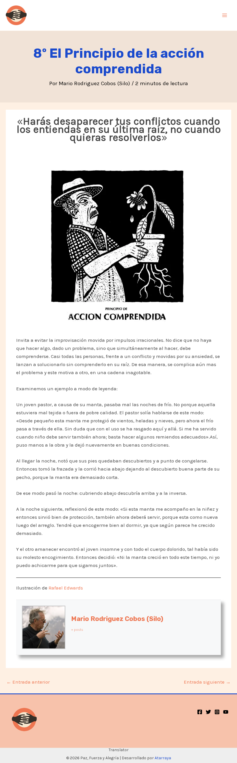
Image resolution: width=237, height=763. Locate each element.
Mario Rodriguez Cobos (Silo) (117, 619)
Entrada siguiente (207, 682)
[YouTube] (225, 712)
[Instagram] (217, 712)
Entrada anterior (28, 682)
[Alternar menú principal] (225, 15)
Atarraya (163, 757)
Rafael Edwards (66, 588)
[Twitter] (208, 712)
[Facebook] (199, 712)
